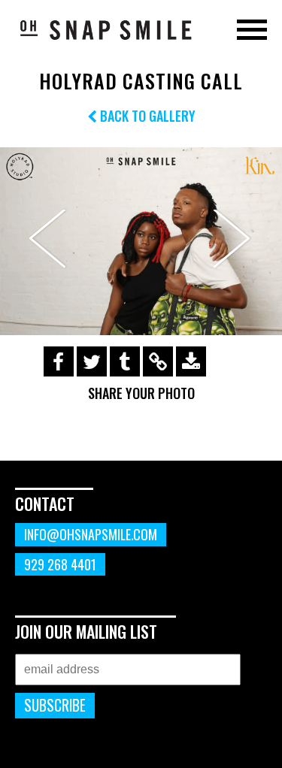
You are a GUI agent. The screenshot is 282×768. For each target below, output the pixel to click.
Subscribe (55, 705)
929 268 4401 (60, 564)
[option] (141, 241)
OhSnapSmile (105, 29)
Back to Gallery (146, 115)
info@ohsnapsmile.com (90, 534)
